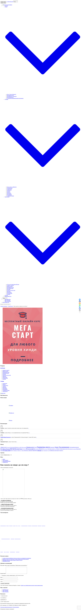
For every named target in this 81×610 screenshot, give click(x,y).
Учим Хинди (5, 391)
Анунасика (8, 447)
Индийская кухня (6, 372)
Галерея (6, 295)
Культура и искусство (7, 375)
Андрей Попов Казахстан (5, 437)
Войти (4, 459)
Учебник (2, 381)
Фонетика (4, 387)
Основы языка (5, 385)
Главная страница (3, 306)
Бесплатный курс (8, 296)
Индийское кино (6, 373)
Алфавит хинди (3, 447)
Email (1, 579)
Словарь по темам (6, 390)
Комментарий (3, 573)
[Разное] (15, 417)
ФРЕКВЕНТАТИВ (6, 561)
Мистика (8, 291)
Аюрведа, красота (6, 370)
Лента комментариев (6, 461)
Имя (1, 577)
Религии (8, 294)
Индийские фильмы (5, 449)
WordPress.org (5, 462)
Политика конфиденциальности (6, 607)
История (8, 289)
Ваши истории (5, 371)
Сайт (1, 581)
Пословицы (5, 388)
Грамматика (5, 383)
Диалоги (8, 190)
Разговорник (5, 389)
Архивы (2, 454)
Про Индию (2, 368)
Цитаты (8, 191)
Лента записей (5, 460)
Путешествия (5, 378)
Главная (6, 5)
